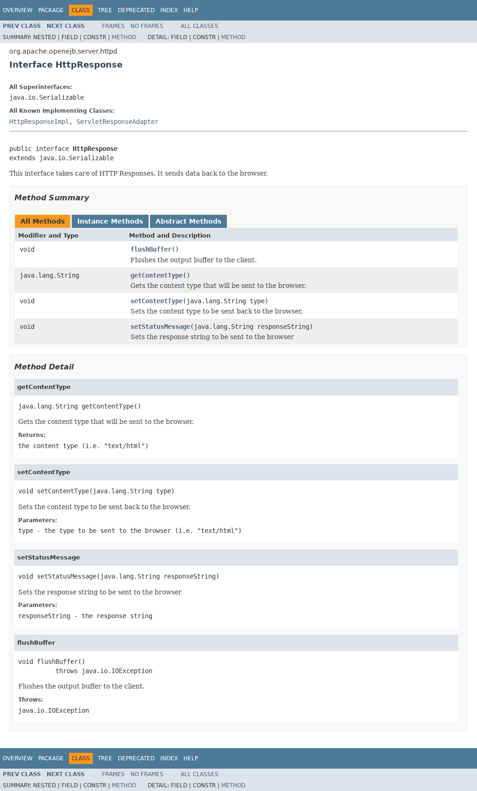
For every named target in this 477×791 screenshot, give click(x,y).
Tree (105, 10)
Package (51, 10)
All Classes (199, 26)
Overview (18, 10)
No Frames (147, 26)
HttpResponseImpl (39, 121)
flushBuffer (150, 249)
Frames (113, 26)
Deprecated (136, 10)
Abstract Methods (188, 221)
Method (124, 37)
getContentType (156, 275)
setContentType (156, 301)
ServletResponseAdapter (117, 121)
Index (169, 10)
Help (191, 10)
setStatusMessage (160, 326)
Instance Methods (110, 221)
